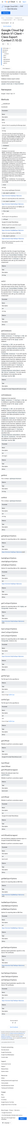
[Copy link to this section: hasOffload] (10, 763)
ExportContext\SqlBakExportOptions (13, 230)
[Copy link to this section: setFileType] (11, 700)
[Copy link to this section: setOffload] (10, 797)
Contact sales (4, 1057)
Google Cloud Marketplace (7, 1054)
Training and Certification (7, 1088)
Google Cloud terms (7, 1112)
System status (4, 1071)
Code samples (4, 1083)
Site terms (17, 1110)
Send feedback (7, 26)
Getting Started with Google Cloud (9, 1080)
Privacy (11, 1110)
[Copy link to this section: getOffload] (10, 741)
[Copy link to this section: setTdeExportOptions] (18, 980)
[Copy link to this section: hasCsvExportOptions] (18, 629)
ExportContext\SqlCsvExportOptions (13, 204)
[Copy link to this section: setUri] (7, 281)
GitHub (3, 1078)
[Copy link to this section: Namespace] (12, 90)
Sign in (24, 1)
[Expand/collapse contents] (10, 48)
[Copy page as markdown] (8, 44)
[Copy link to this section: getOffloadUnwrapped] (19, 770)
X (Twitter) (4, 1099)
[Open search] (17, 2)
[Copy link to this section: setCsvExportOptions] (18, 636)
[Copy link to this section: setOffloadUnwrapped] (18, 835)
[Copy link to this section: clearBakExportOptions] (19, 906)
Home (2, 18)
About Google (4, 1110)
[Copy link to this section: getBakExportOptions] (18, 879)
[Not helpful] (13, 23)
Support (3, 1066)
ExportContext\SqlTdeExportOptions (13, 238)
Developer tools (18, 18)
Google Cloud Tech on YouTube (8, 1104)
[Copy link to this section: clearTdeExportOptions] (19, 977)
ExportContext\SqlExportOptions (12, 195)
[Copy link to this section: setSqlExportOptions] (17, 565)
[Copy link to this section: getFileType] (11, 676)
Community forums (6, 1064)
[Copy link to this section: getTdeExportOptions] (18, 948)
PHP (21, 6)
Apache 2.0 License (5, 1036)
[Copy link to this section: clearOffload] (11, 766)
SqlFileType (11, 694)
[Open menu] (2, 2)
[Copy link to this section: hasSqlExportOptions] (17, 558)
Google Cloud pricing (6, 1052)
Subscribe (23, 1118)
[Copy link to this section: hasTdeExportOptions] (18, 973)
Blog (2, 1094)
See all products (5, 1049)
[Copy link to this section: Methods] (11, 100)
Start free (5, 13)
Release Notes (4, 1069)
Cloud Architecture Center (7, 1085)
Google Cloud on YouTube (7, 1102)
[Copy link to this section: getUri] (7, 248)
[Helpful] (11, 23)
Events (3, 1097)
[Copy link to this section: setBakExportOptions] (18, 909)
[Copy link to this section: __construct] (11, 104)
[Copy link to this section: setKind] (8, 498)
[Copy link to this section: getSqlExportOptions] (17, 536)
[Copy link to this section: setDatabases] (12, 395)
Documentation (9, 18)
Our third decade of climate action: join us (12, 1115)
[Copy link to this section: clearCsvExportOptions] (19, 632)
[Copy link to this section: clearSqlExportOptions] (19, 562)
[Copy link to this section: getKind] (8, 475)
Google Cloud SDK (11, 6)
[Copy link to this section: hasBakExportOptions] (18, 902)
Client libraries (12, 9)
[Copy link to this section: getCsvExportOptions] (18, 603)
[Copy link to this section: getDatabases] (13, 331)
